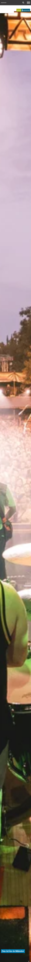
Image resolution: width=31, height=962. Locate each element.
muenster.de (3, 2)
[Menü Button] (28, 2)
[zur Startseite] (23, 10)
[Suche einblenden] (23, 2)
